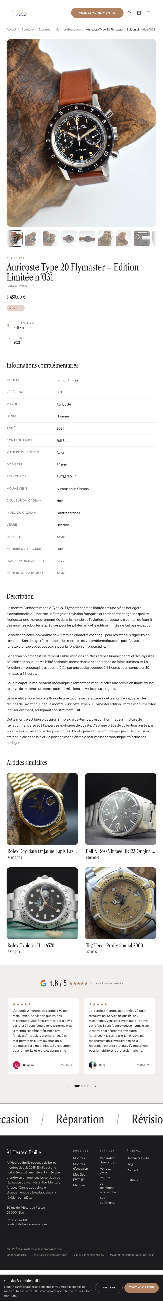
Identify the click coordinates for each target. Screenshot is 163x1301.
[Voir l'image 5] (87, 238)
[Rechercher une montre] (129, 13)
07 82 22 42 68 (17, 1220)
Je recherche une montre (108, 1188)
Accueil (11, 29)
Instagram (134, 1180)
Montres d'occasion (68, 29)
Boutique (28, 29)
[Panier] (139, 13)
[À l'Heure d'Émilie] (19, 13)
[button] (82, 133)
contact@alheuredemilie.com (27, 1224)
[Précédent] (67, 1086)
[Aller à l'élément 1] (77, 1086)
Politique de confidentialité (88, 1254)
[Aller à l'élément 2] (82, 1086)
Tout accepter (141, 1287)
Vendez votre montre (97, 12)
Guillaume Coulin (144, 1254)
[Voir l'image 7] (123, 238)
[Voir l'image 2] (33, 238)
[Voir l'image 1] (15, 238)
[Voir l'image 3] (51, 238)
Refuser (109, 1287)
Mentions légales (17, 1254)
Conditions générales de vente (49, 1254)
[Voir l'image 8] (142, 238)
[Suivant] (96, 1086)
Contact (132, 1170)
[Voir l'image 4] (69, 238)
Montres (44, 29)
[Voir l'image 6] (105, 238)
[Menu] (149, 13)
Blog (130, 1164)
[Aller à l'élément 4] (88, 1086)
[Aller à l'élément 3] (85, 1086)
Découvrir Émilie (138, 1158)
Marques (79, 1185)
